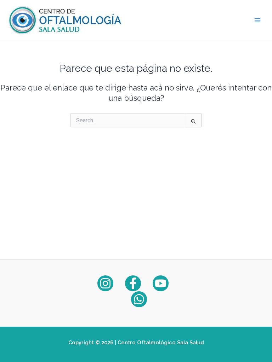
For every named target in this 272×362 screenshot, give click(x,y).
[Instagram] (105, 283)
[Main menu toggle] (257, 20)
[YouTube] (161, 283)
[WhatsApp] (139, 299)
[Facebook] (133, 283)
